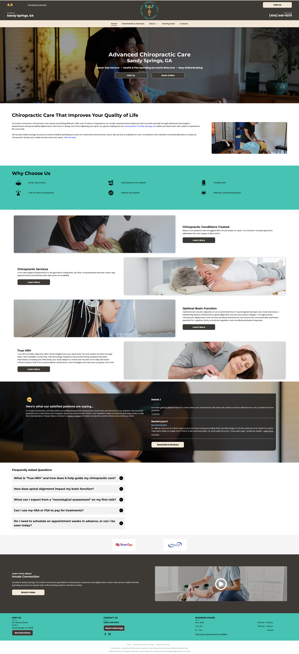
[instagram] (109, 634)
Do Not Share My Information (131, 648)
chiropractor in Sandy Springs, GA (140, 126)
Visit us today (70, 137)
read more (268, 431)
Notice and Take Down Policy (162, 648)
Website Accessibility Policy (180, 648)
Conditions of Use (146, 648)
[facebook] (105, 634)
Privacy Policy (115, 648)
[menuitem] (114, 24)
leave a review (74, 416)
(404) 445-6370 (280, 15)
